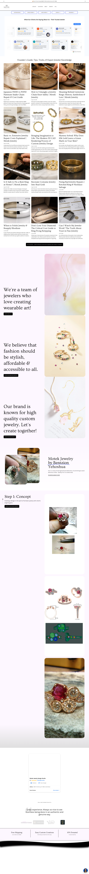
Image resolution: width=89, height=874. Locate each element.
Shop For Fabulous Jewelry (11, 375)
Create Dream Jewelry (10, 436)
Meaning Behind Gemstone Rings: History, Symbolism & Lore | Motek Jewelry (72, 94)
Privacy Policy (63, 851)
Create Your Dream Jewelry (12, 506)
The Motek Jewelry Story (54, 475)
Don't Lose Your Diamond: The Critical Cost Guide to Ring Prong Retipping (43, 228)
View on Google (43, 782)
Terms (63, 857)
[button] (40, 6)
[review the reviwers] (11, 28)
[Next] (85, 1)
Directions (34, 782)
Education (50, 851)
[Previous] (3, 1)
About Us (63, 849)
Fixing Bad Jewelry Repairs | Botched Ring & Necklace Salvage (72, 184)
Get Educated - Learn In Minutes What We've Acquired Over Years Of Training (44, 244)
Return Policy (63, 853)
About (50, 853)
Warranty (63, 855)
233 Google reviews (41, 780)
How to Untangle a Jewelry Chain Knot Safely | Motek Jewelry (43, 94)
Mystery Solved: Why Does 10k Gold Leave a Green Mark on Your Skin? (71, 138)
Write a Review (77, 24)
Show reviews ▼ (56, 790)
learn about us (8, 313)
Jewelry (50, 849)
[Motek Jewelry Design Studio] (7, 7)
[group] (44, 1)
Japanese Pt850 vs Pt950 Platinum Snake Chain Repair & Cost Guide (15, 94)
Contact (50, 855)
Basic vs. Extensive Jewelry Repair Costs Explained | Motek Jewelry (16, 138)
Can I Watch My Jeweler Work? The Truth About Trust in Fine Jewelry (70, 228)
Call (51, 857)
